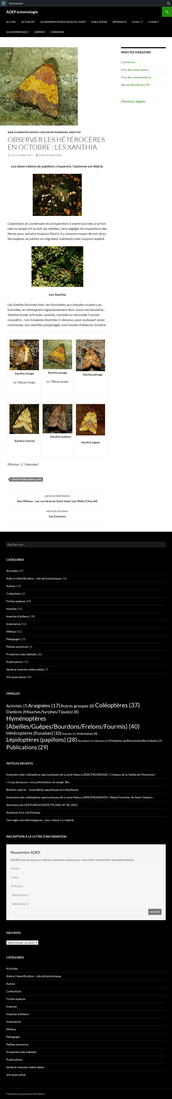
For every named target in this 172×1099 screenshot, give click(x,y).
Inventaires (13, 624)
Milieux (11, 631)
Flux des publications (135, 69)
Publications (99, 21)
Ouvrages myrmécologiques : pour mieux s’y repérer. (40, 820)
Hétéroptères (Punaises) (33, 733)
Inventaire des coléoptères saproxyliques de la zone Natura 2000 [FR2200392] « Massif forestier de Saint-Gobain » (80, 797)
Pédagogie (13, 639)
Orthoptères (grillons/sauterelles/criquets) (135, 740)
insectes (69, 733)
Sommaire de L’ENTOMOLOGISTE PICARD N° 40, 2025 (42, 805)
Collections (13, 593)
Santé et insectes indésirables (25, 669)
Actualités (28, 21)
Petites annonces (17, 646)
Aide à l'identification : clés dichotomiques (38, 132)
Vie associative (16, 677)
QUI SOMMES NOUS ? (17, 32)
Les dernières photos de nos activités (63, 21)
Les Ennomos (57, 514)
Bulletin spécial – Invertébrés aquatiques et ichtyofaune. (42, 789)
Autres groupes (77, 705)
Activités (12, 571)
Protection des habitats (21, 654)
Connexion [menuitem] (16, 3)
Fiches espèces (15, 601)
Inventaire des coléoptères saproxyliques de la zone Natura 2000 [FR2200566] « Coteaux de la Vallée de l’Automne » (81, 774)
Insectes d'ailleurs (17, 616)
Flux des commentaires (136, 77)
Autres (10, 586)
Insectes (75, 132)
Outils (136, 21)
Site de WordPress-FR (135, 85)
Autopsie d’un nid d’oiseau (23, 812)
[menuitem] (3, 3)
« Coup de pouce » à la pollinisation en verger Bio (37, 782)
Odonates (100, 740)
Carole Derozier (50, 155)
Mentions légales (133, 101)
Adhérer (39, 32)
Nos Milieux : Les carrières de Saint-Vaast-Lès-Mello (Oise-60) (57, 498)
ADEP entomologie (22, 11)
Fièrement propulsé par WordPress (25, 1093)
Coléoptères (117, 705)
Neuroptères (85, 740)
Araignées (44, 705)
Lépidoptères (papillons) (26, 479)
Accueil (11, 21)
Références (119, 21)
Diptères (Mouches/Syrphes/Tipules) (42, 711)
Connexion (57, 32)
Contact (153, 21)
